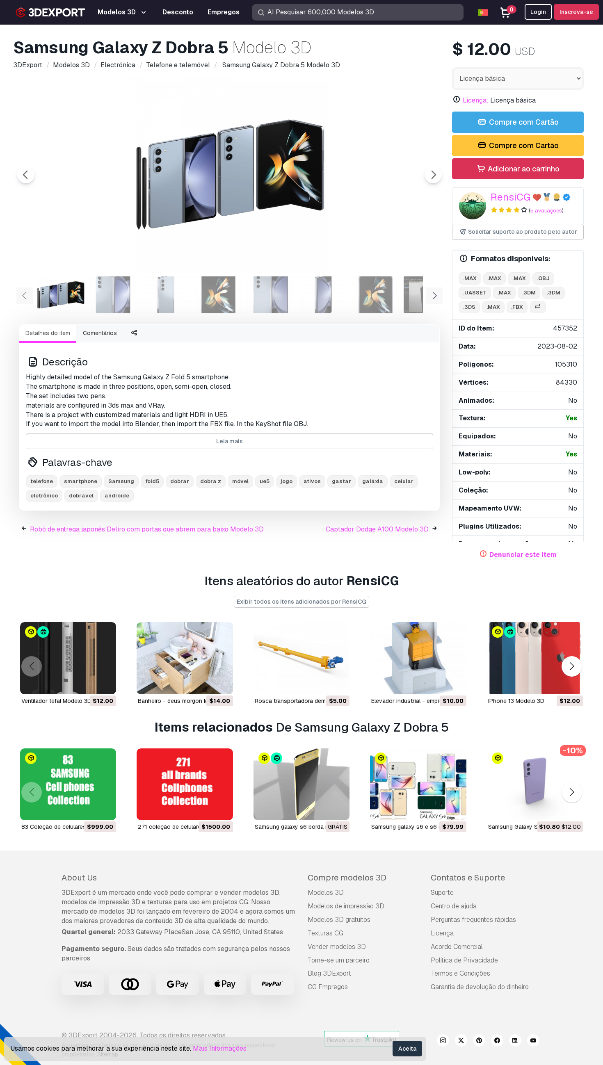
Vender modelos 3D (337, 946)
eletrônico (44, 495)
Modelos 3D (326, 892)
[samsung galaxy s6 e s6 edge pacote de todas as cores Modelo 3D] (418, 784)
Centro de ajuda (454, 906)
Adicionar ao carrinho (523, 168)
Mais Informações (220, 1048)
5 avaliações (546, 210)
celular (403, 481)
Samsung (121, 481)
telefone (41, 481)
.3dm (529, 292)
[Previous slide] (25, 174)
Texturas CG (325, 933)
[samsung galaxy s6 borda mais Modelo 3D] (301, 784)
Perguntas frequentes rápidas (473, 919)
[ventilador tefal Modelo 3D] (68, 658)
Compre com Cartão (523, 122)
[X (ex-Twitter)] (461, 1041)
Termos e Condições (460, 973)
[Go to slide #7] (375, 294)
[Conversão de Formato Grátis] (538, 307)
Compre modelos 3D (347, 877)
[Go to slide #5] (270, 294)
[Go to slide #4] (218, 294)
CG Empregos (328, 987)
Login (538, 12)
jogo (286, 481)
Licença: (476, 100)
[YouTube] (533, 1041)
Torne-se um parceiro (339, 960)
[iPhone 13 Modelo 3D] (535, 658)
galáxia (372, 481)
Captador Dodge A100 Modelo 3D (377, 529)
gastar (341, 481)
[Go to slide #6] (323, 294)
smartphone (80, 481)
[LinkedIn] (515, 1041)
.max (470, 278)
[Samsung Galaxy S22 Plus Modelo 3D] (535, 784)
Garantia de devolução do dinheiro (480, 987)
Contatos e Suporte (468, 877)
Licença (442, 933)
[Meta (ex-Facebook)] (497, 1041)
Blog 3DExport (329, 973)
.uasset (475, 292)
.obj (543, 278)
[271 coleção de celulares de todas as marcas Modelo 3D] (185, 784)
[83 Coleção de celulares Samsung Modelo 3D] (68, 784)
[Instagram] (443, 1041)
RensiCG (510, 197)
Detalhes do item (47, 333)
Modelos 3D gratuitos (339, 919)
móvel (240, 481)
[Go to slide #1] (60, 294)
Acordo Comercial (457, 946)
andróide (117, 495)
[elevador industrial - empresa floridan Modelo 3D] (418, 658)
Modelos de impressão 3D (346, 906)
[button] (571, 666)
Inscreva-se (576, 12)
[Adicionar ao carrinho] (87, 683)
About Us (79, 877)
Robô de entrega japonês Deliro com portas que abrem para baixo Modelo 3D (147, 529)
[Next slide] (433, 174)
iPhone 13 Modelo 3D (516, 701)
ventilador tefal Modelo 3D (56, 701)
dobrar (179, 481)
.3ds (469, 306)
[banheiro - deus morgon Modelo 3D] (185, 658)
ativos (312, 481)
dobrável (81, 495)
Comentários (100, 333)
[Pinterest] (479, 1041)
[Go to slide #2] (113, 294)
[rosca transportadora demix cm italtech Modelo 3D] (301, 658)
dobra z (210, 481)
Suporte (442, 892)
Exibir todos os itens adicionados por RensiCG (301, 601)
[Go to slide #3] (165, 294)
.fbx (517, 306)
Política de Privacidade (464, 960)
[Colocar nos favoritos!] (104, 683)
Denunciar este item (523, 554)
